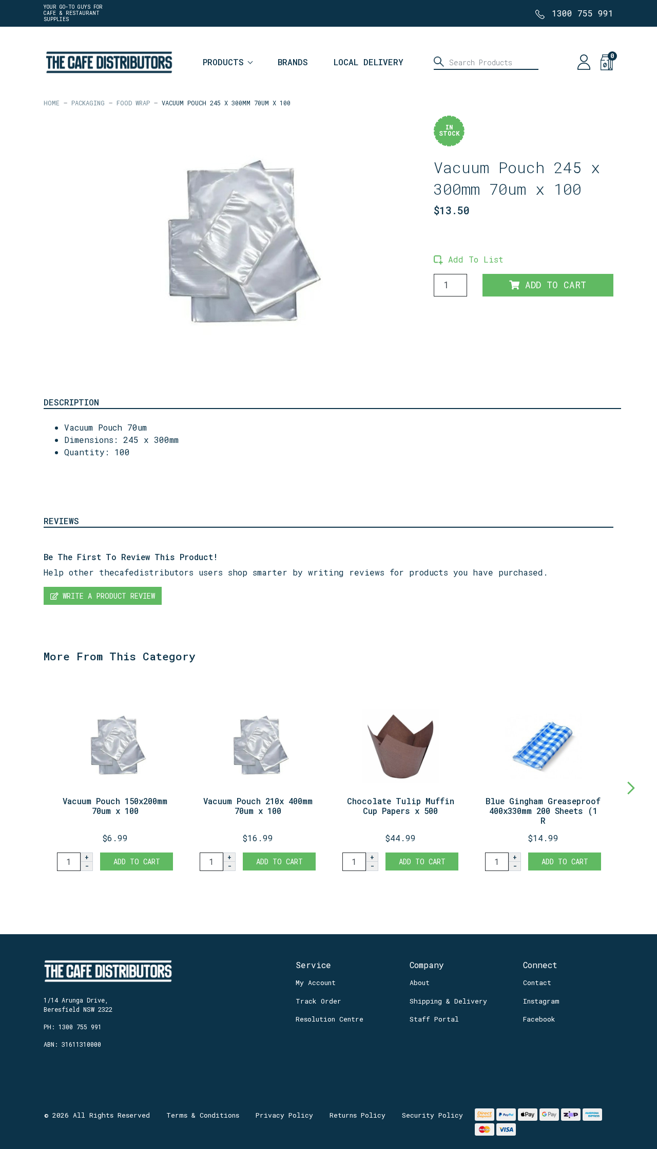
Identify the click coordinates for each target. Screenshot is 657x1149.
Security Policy (432, 1115)
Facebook (539, 1019)
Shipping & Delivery (448, 1001)
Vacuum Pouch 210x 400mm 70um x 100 (258, 805)
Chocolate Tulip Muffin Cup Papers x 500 (400, 805)
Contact (537, 982)
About (420, 982)
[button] (469, 259)
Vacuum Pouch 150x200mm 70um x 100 (115, 805)
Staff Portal (434, 1019)
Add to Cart (552, 285)
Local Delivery (368, 62)
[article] (115, 776)
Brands (293, 62)
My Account (316, 982)
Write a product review (107, 596)
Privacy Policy (284, 1115)
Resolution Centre (329, 1019)
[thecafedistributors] (108, 60)
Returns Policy (357, 1115)
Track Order (318, 1001)
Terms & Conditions (202, 1115)
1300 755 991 (582, 13)
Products (223, 62)
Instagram (541, 1001)
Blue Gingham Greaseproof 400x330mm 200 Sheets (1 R (543, 810)
